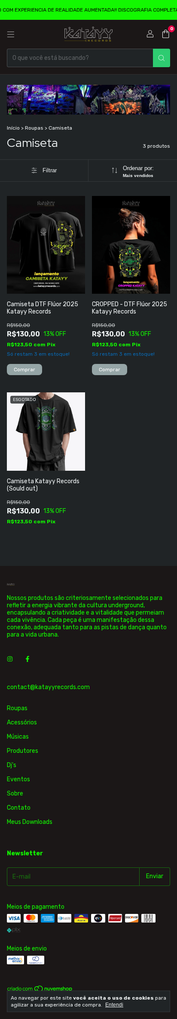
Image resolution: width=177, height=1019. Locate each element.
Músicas (18, 736)
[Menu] (11, 34)
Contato (19, 807)
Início (13, 128)
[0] (165, 34)
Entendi (114, 1005)
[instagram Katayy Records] (10, 659)
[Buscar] (161, 58)
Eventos (18, 779)
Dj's (11, 765)
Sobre (15, 793)
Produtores (22, 751)
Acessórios (22, 722)
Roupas (34, 128)
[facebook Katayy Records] (27, 659)
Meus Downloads (29, 822)
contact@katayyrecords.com (48, 687)
